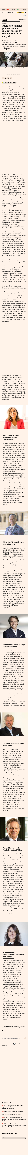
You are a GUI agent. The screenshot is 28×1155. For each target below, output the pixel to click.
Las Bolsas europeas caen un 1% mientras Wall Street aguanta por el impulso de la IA (14, 1119)
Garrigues (4, 1038)
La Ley (22, 21)
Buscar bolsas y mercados (9, 1133)
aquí (24, 1048)
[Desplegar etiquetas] (25, 1038)
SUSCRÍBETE (20, 12)
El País (24, 15)
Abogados (4, 23)
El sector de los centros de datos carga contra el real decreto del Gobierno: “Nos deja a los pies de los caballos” (14, 1125)
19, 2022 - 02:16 (16, 74)
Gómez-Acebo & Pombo (13, 1038)
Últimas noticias (6, 1102)
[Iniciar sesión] (25, 12)
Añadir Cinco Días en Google (10, 82)
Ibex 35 (3, 9)
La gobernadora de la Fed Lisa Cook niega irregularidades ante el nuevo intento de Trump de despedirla (13, 1107)
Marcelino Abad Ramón (14, 72)
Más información (5, 1045)
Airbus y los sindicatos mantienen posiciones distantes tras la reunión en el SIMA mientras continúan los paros (13, 1113)
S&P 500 (14, 9)
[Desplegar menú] (3, 12)
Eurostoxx (8, 1141)
